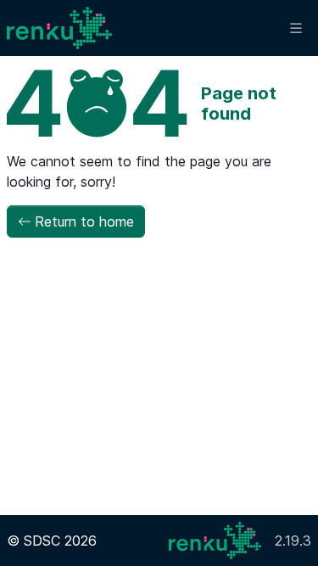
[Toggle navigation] (296, 28)
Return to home (84, 221)
